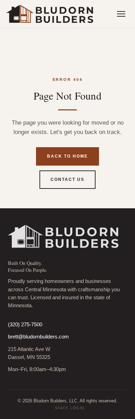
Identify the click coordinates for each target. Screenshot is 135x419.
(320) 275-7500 (25, 324)
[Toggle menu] (121, 14)
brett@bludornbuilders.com (38, 337)
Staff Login (70, 408)
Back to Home (67, 156)
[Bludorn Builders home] (49, 14)
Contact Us (67, 179)
